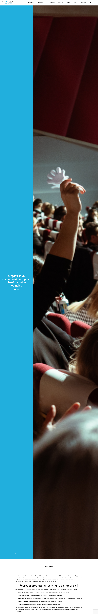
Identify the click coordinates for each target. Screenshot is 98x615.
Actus (68, 2)
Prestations (31, 2)
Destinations (41, 2)
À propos (75, 2)
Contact (83, 2)
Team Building (51, 2)
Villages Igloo (61, 2)
